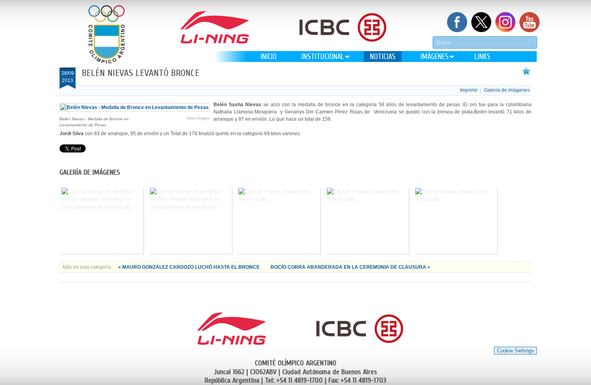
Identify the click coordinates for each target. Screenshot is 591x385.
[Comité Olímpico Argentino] (106, 34)
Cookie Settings (515, 351)
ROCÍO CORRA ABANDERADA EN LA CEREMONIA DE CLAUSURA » (350, 267)
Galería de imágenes (507, 90)
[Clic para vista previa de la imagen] (134, 107)
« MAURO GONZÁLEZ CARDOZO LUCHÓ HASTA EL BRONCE (189, 267)
